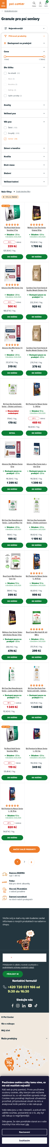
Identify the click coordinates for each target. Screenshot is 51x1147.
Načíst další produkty (24, 849)
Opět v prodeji (14, 95)
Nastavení (24, 1132)
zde (27, 1124)
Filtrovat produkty (18, 36)
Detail (12, 433)
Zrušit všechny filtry (23, 191)
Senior (12, 139)
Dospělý (13, 133)
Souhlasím (24, 1140)
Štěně (12, 127)
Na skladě (13, 73)
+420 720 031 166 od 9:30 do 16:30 (24, 989)
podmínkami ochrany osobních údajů (18, 967)
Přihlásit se (13, 974)
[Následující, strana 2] (24, 862)
